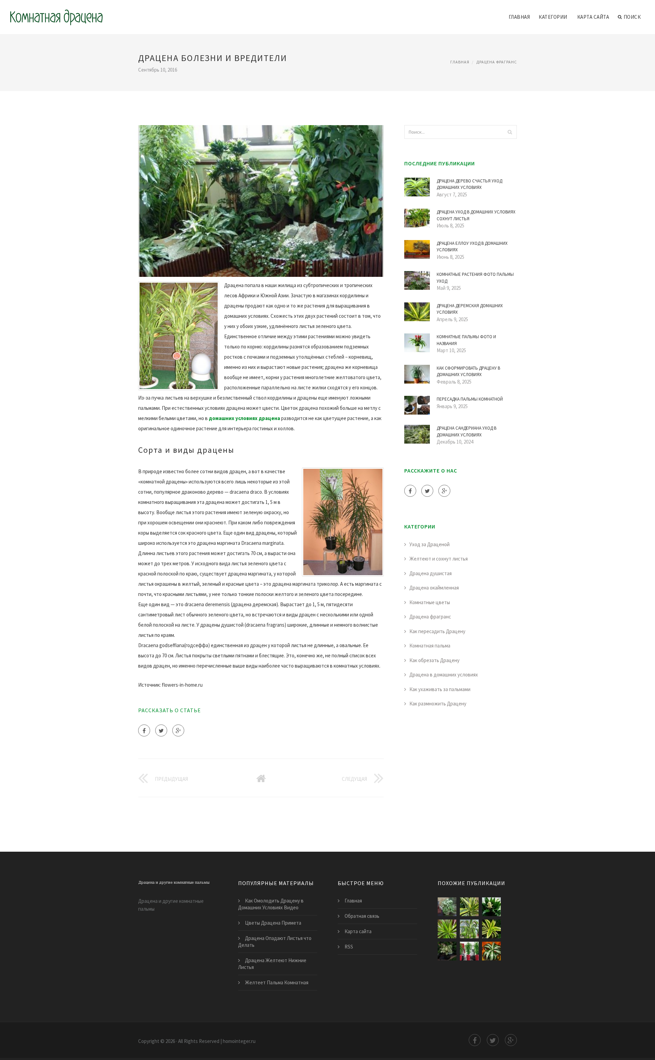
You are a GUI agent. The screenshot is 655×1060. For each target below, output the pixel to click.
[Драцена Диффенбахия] (447, 906)
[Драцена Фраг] (491, 906)
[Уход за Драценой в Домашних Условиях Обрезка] (447, 951)
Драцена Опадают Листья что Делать (274, 941)
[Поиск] (509, 132)
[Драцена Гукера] (469, 929)
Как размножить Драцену (437, 703)
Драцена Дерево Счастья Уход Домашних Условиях (469, 184)
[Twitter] (161, 730)
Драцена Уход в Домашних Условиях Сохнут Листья (476, 215)
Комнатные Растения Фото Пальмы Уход (475, 277)
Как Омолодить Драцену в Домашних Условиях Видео (271, 904)
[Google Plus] (178, 730)
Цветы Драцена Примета (273, 923)
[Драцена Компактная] (491, 951)
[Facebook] (144, 730)
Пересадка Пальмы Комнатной (470, 399)
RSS (349, 946)
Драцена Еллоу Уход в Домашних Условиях (472, 246)
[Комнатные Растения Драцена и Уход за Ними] (491, 929)
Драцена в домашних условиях (443, 674)
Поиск (632, 17)
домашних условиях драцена (244, 418)
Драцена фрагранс (496, 61)
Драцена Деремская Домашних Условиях (470, 309)
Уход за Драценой (429, 544)
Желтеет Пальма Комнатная (276, 982)
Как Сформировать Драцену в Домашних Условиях (468, 371)
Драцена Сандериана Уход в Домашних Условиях (466, 431)
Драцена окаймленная (434, 587)
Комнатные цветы (429, 602)
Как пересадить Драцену (437, 631)
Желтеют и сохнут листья (438, 558)
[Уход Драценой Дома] (447, 929)
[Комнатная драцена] (56, 12)
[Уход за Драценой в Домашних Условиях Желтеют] (469, 951)
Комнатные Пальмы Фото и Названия (466, 340)
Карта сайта (593, 17)
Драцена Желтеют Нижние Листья (272, 963)
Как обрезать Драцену (434, 660)
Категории (553, 17)
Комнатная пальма (429, 645)
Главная (519, 17)
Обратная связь (362, 916)
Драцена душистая (430, 573)
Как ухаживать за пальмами (439, 689)
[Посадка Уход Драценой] (469, 906)
